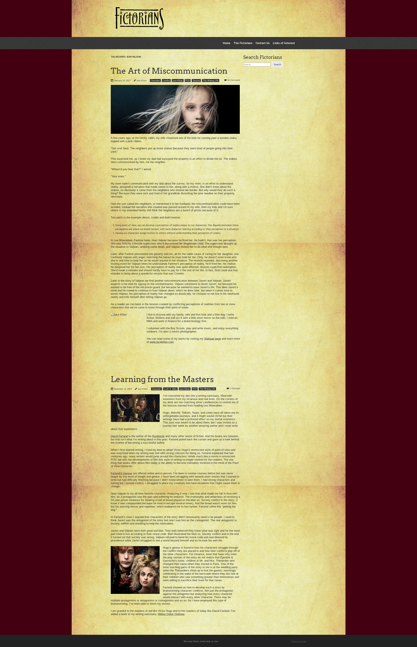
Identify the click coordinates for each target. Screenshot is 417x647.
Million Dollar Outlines (171, 614)
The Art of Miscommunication (169, 71)
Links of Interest (284, 43)
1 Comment (235, 388)
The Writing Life (210, 80)
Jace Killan (142, 80)
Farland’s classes (121, 473)
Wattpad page (212, 338)
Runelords (158, 436)
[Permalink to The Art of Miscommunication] (175, 86)
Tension (196, 80)
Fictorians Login (298, 641)
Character (155, 80)
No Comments (233, 80)
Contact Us (263, 43)
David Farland (119, 436)
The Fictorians (243, 43)
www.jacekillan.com (162, 342)
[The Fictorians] (139, 27)
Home (226, 43)
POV (188, 80)
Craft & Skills (170, 388)
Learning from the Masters (162, 379)
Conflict (166, 80)
